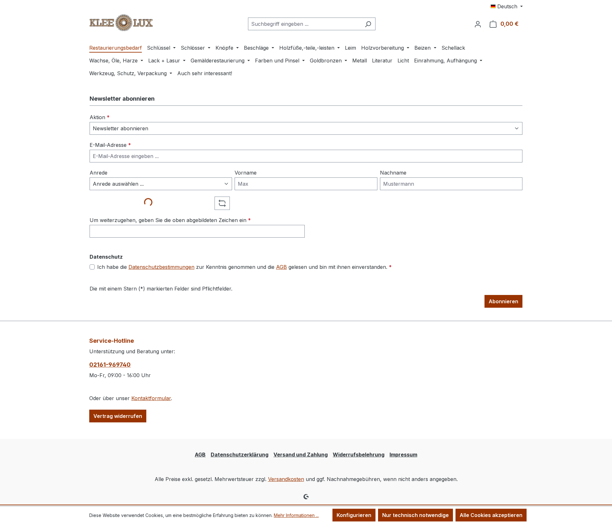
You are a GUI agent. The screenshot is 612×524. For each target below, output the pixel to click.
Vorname (246, 172)
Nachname (393, 172)
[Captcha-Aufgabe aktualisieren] (222, 203)
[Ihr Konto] (477, 24)
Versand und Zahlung (300, 454)
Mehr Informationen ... (296, 515)
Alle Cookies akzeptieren (491, 515)
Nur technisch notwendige (415, 515)
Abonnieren (503, 301)
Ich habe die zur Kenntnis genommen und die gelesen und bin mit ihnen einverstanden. (244, 267)
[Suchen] (368, 24)
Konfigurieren (354, 515)
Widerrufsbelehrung (358, 454)
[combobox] (304, 24)
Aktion (100, 117)
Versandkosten (286, 479)
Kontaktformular (151, 398)
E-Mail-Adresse (110, 145)
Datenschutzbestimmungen (161, 267)
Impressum (403, 454)
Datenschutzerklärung (239, 454)
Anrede (98, 172)
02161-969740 (110, 364)
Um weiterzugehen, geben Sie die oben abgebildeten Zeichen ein (170, 220)
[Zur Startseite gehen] (121, 22)
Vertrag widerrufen (117, 416)
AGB (281, 267)
